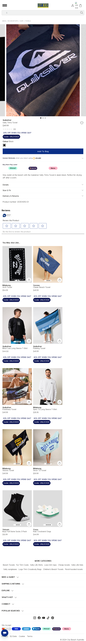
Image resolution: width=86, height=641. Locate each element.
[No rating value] (8, 129)
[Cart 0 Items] (80, 5)
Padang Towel (39, 348)
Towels (28, 21)
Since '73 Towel (39, 470)
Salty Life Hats (77, 565)
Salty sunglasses (10, 569)
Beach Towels (9, 565)
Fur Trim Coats (22, 565)
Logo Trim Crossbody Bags (30, 569)
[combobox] (43, 12)
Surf (21, 21)
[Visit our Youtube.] (43, 618)
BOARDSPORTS (13, 21)
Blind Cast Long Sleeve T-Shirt (15, 348)
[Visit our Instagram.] (34, 618)
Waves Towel (8, 470)
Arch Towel (7, 287)
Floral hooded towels (74, 569)
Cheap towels (64, 565)
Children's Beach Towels (53, 569)
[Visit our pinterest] (52, 618)
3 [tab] (45, 118)
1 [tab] (40, 118)
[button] (4, 5)
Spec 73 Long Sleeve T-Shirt (45, 409)
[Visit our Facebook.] (39, 618)
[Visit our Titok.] (47, 618)
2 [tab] (43, 118)
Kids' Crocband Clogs (42, 531)
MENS (4, 21)
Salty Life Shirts (36, 565)
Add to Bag (43, 151)
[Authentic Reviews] (7, 215)
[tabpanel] (43, 71)
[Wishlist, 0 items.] (76, 5)
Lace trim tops (50, 565)
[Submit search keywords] (81, 12)
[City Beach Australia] (43, 5)
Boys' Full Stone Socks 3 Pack (14, 531)
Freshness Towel (9, 409)
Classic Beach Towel (41, 287)
